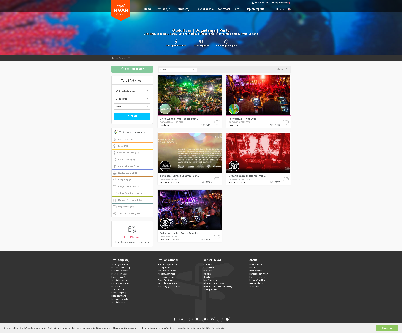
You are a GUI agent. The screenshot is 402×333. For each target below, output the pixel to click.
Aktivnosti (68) (125, 139)
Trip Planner (282, 2)
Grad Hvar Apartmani (167, 264)
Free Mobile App (256, 283)
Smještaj (183, 9)
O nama (252, 267)
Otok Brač (207, 274)
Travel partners (210, 289)
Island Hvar (208, 264)
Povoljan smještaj (119, 277)
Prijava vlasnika (262, 2)
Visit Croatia (254, 286)
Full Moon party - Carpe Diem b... (179, 233)
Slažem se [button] (387, 328)
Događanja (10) (126, 206)
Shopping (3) (124, 179)
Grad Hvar (165, 125)
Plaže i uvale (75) (126, 159)
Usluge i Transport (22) (130, 200)
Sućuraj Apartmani (166, 277)
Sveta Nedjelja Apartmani (169, 286)
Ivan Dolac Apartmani (167, 283)
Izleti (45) (123, 146)
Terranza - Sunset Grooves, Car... (179, 175)
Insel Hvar (207, 270)
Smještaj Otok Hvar (119, 264)
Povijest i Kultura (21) (129, 186)
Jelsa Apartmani (164, 267)
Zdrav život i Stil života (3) (131, 193)
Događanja (121, 98)
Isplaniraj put (256, 9)
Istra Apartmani (210, 280)
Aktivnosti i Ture (229, 9)
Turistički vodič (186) (129, 213)
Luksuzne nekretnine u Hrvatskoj (217, 286)
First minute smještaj (120, 267)
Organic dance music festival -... (247, 175)
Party (118, 106)
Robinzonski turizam (120, 283)
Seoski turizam (117, 289)
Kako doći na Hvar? (257, 280)
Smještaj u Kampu (119, 302)
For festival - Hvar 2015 (242, 118)
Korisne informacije (258, 277)
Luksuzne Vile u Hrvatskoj (214, 283)
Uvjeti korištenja (256, 270)
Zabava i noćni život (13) (130, 166)
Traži (133, 116)
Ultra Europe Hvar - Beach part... (179, 118)
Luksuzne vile (205, 9)
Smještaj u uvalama (119, 280)
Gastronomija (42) (127, 173)
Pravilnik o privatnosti (259, 274)
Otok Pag (207, 277)
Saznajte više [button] (218, 328)
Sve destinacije (127, 91)
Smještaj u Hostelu (119, 299)
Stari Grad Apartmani (167, 270)
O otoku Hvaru (255, 264)
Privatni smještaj (118, 292)
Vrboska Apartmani (166, 274)
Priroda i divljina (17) (128, 152)
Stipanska (175, 182)
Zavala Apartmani (165, 280)
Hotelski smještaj (119, 296)
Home (148, 9)
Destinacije (163, 9)
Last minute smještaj (120, 270)
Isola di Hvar (209, 267)
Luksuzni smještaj (119, 274)
